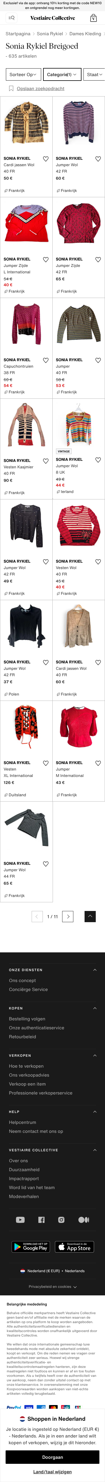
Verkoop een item (27, 1084)
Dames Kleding (85, 33)
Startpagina (18, 33)
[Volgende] (67, 916)
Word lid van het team (32, 1187)
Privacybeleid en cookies (50, 1286)
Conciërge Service (28, 989)
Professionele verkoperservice (41, 1092)
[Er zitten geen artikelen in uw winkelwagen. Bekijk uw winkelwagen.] (93, 18)
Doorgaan (52, 1457)
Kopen (16, 1008)
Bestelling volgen (27, 1018)
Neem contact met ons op (36, 1131)
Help (14, 1112)
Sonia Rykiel (50, 33)
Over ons (18, 1160)
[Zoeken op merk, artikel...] (11, 18)
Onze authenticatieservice (36, 1027)
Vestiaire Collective (33, 1150)
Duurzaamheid (24, 1169)
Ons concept (22, 980)
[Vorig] (37, 916)
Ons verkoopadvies (29, 1075)
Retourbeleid (22, 1036)
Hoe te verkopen (26, 1066)
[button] (93, 18)
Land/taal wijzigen (52, 1471)
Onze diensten (26, 970)
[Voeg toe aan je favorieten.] (46, 159)
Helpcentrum (22, 1122)
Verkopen (20, 1055)
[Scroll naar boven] (90, 916)
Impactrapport (24, 1178)
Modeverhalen (24, 1196)
